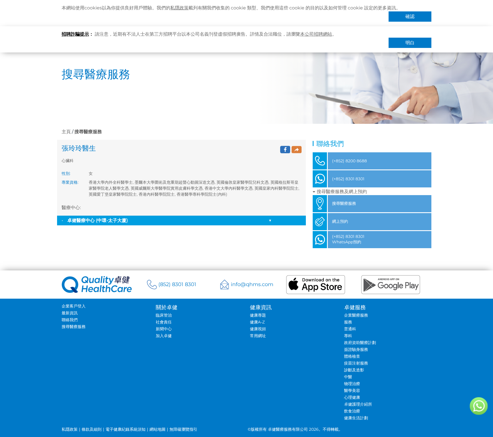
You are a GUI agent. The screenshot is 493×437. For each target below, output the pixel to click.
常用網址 (258, 335)
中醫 (348, 376)
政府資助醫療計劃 (360, 342)
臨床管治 (164, 315)
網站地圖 (157, 429)
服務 (348, 322)
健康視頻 (258, 328)
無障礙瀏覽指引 (183, 429)
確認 (410, 16)
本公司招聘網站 (316, 34)
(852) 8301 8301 (177, 284)
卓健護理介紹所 (358, 404)
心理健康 (352, 397)
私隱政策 (179, 8)
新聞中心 (164, 328)
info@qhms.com (252, 284)
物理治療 (352, 383)
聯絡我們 (70, 319)
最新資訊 (70, 312)
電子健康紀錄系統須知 (126, 429)
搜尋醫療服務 (74, 326)
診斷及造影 (354, 370)
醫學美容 (352, 390)
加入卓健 (164, 335)
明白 (410, 42)
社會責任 (164, 322)
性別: (66, 173)
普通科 (350, 328)
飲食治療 (352, 411)
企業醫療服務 (356, 315)
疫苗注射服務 (356, 363)
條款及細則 (92, 429)
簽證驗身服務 (356, 349)
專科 (348, 335)
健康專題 (258, 315)
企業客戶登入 (74, 306)
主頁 (66, 131)
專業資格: (70, 182)
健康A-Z (257, 322)
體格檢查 (352, 356)
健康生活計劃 (356, 417)
